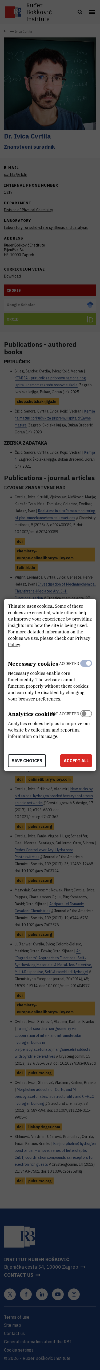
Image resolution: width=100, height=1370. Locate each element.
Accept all (76, 760)
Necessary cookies (33, 663)
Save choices (27, 760)
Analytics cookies (31, 714)
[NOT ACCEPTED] (86, 723)
